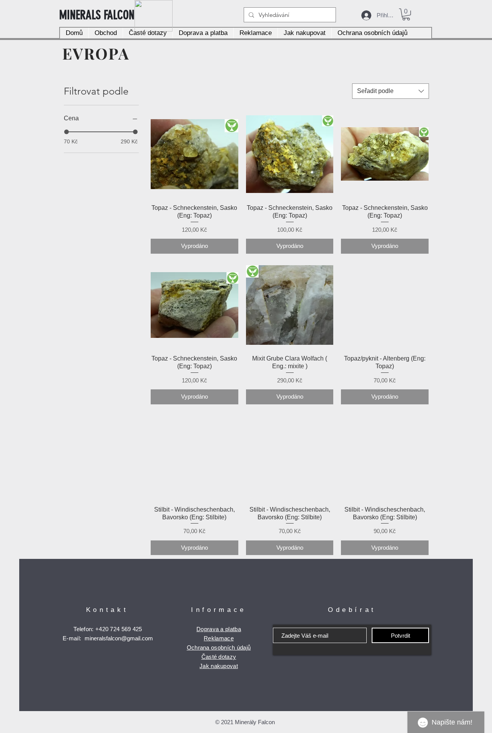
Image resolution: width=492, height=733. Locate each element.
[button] (406, 14)
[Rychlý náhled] (194, 154)
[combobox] (390, 91)
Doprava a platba (218, 629)
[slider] (66, 131)
